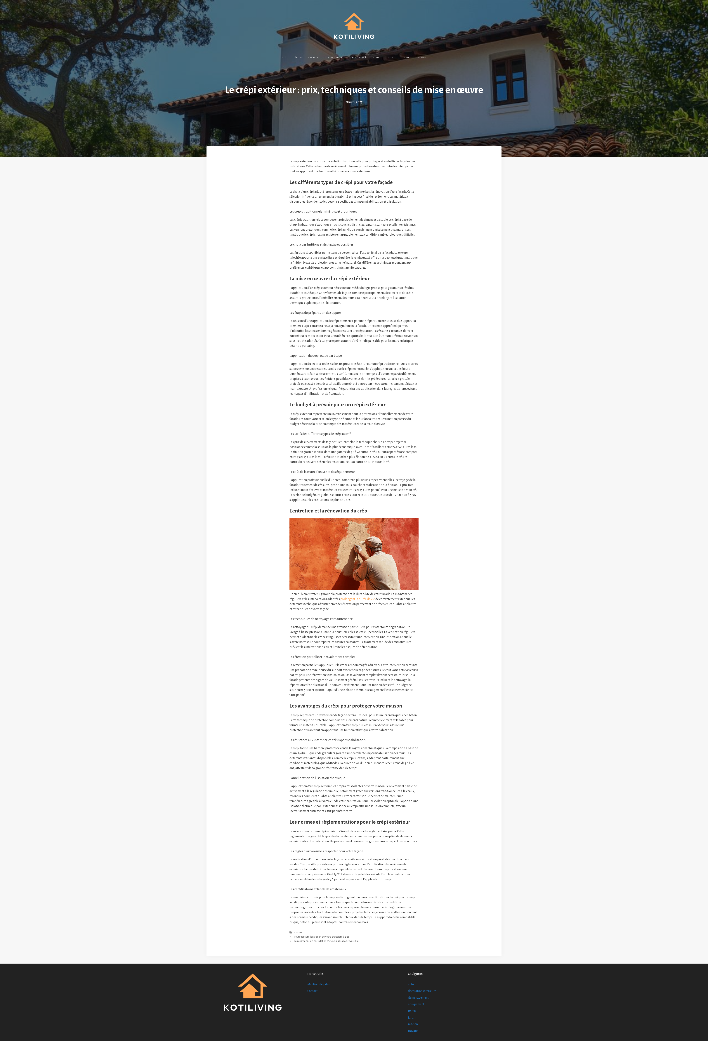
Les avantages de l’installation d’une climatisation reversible (326, 941)
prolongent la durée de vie (357, 599)
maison (406, 57)
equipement (359, 57)
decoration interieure (306, 57)
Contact (312, 991)
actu (284, 57)
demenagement (335, 57)
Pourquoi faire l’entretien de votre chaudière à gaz (321, 936)
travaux (422, 57)
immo (376, 57)
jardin (391, 57)
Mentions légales (318, 984)
